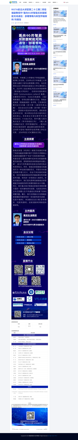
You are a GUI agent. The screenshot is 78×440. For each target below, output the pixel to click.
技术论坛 (37, 2)
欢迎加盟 (44, 2)
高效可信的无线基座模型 (58, 84)
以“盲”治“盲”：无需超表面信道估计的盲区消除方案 (59, 100)
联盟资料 (54, 2)
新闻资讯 (30, 2)
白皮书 (49, 2)
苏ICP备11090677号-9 (52, 435)
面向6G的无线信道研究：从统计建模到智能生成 (59, 36)
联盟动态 (27, 22)
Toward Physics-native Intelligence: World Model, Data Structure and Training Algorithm (59, 20)
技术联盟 (25, 2)
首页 (20, 2)
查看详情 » (54, 24)
